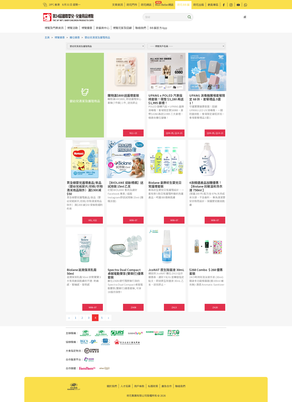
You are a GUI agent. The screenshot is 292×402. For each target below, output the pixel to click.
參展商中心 (102, 28)
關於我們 (112, 386)
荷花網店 (146, 5)
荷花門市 (131, 5)
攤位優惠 (75, 37)
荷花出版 (198, 5)
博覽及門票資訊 (54, 28)
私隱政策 (153, 386)
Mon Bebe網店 (164, 5)
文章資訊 (117, 5)
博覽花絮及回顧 (122, 28)
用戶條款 (139, 386)
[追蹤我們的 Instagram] (231, 5)
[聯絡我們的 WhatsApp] (245, 5)
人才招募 (125, 386)
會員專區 (213, 5)
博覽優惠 (86, 28)
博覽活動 (72, 28)
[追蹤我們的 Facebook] (223, 5)
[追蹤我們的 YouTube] (238, 5)
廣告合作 (167, 386)
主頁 (47, 37)
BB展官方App (158, 28)
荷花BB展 (183, 5)
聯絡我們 (140, 28)
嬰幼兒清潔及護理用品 (97, 37)
